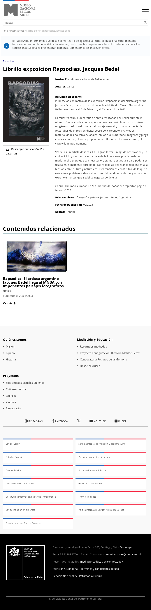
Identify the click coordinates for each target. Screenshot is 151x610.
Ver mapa (126, 547)
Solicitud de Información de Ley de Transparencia (31, 496)
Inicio (5, 30)
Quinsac (11, 395)
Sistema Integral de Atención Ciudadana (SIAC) (102, 443)
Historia (11, 359)
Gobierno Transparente (90, 483)
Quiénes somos (15, 339)
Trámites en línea (87, 496)
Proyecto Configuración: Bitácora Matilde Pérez (110, 353)
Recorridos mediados (93, 346)
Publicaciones (17, 30)
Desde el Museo (90, 366)
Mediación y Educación (95, 339)
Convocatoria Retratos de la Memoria (103, 359)
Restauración (14, 408)
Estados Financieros (16, 457)
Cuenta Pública (13, 470)
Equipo (10, 353)
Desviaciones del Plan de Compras (23, 523)
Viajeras (11, 402)
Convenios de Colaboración (20, 483)
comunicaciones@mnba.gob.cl (122, 554)
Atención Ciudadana (65, 569)
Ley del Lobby (13, 443)
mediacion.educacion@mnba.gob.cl (102, 561)
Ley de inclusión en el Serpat (20, 509)
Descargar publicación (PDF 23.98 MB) (25, 151)
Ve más (9, 303)
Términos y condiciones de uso (100, 569)
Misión (10, 346)
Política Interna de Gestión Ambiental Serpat (101, 509)
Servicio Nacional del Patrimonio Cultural (78, 576)
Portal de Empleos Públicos (92, 470)
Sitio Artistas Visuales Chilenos (25, 382)
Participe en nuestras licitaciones (95, 457)
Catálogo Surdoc (16, 389)
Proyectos (11, 376)
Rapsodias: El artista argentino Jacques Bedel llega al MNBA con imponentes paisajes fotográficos (33, 282)
